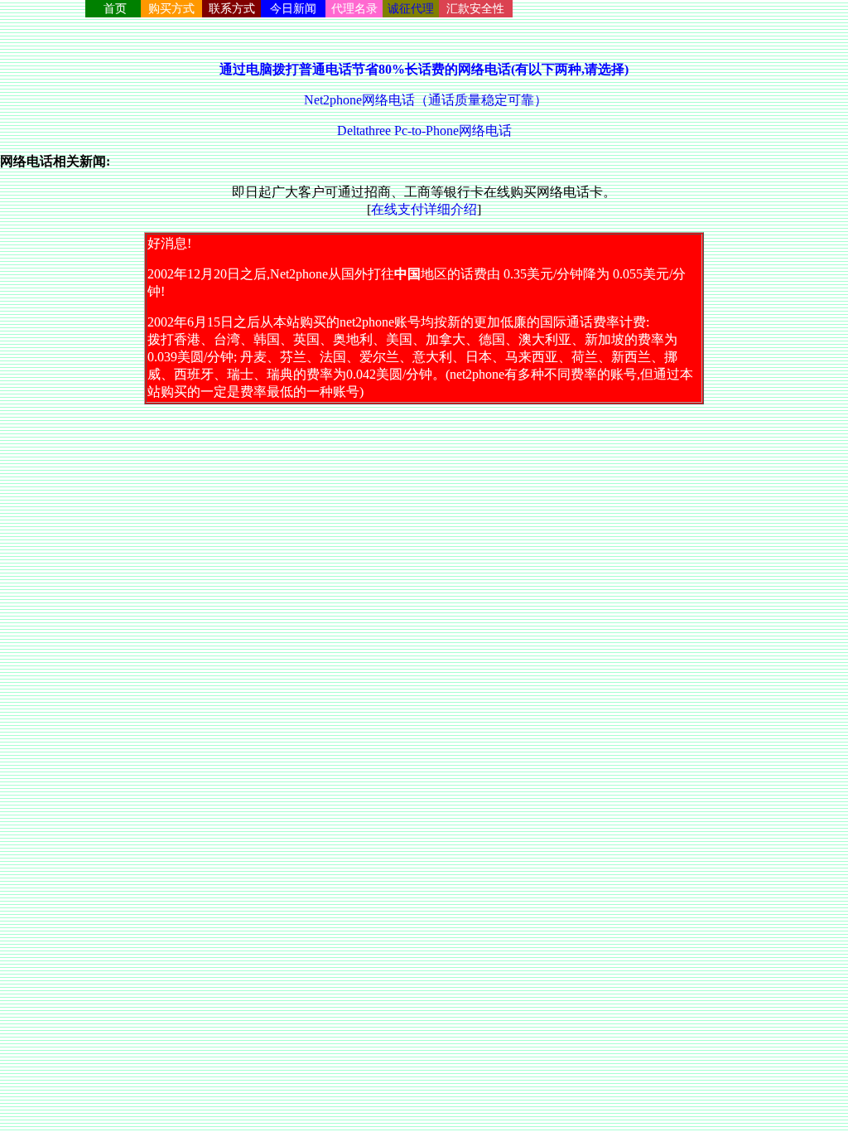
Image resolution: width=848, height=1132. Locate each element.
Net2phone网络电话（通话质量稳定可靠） (424, 100)
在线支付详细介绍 (424, 209)
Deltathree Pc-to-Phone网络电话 (424, 130)
